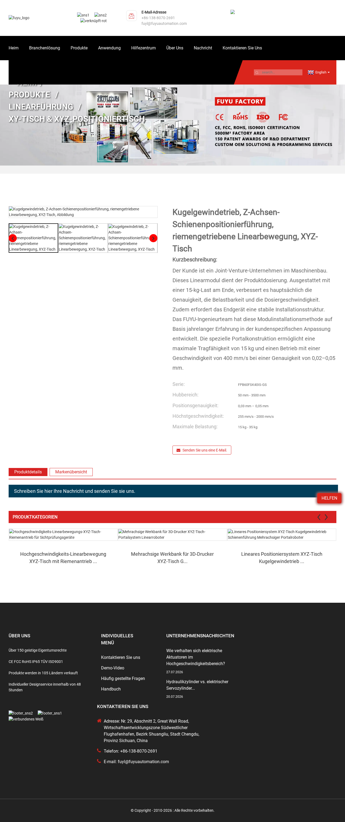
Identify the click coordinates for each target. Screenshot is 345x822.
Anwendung (109, 47)
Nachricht (203, 47)
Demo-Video (112, 668)
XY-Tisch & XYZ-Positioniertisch (77, 119)
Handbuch (111, 689)
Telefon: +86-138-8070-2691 (130, 751)
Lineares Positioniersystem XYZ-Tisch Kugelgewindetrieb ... (281, 557)
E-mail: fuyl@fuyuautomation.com (136, 761)
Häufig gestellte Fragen (123, 678)
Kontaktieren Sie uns (242, 47)
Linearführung (41, 107)
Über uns (174, 47)
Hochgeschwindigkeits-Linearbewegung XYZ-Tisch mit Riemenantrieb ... (63, 557)
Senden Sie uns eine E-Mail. (204, 450)
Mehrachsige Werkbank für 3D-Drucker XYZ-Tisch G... (172, 557)
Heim (14, 47)
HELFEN (329, 498)
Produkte (79, 47)
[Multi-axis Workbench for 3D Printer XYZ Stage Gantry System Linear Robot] (172, 534)
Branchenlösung (44, 47)
